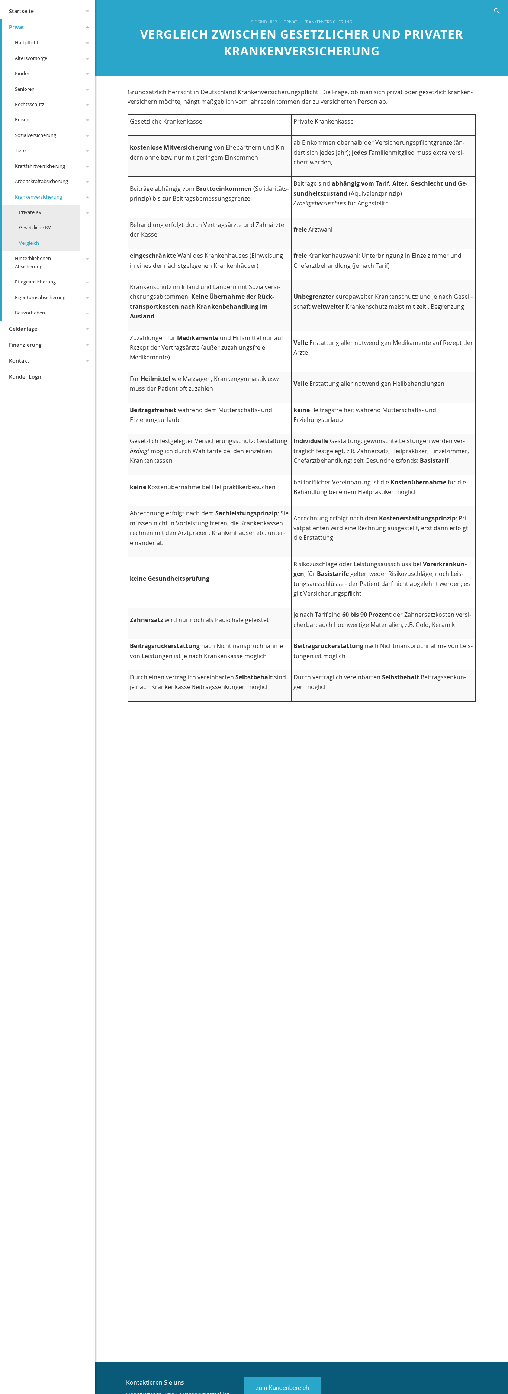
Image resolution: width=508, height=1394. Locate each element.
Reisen (22, 119)
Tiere (20, 150)
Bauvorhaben (30, 312)
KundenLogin (26, 376)
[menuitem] (287, 22)
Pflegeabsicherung (35, 281)
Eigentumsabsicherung (40, 297)
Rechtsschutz (29, 104)
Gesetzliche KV (35, 227)
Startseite (21, 11)
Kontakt (19, 360)
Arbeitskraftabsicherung (41, 181)
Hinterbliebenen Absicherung (33, 262)
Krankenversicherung (38, 196)
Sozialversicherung (35, 135)
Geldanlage (23, 328)
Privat (16, 27)
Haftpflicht (27, 42)
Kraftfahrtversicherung (40, 166)
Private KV (30, 212)
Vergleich (29, 243)
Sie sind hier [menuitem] (264, 22)
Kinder (22, 73)
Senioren (25, 89)
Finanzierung (25, 344)
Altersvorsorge (31, 58)
